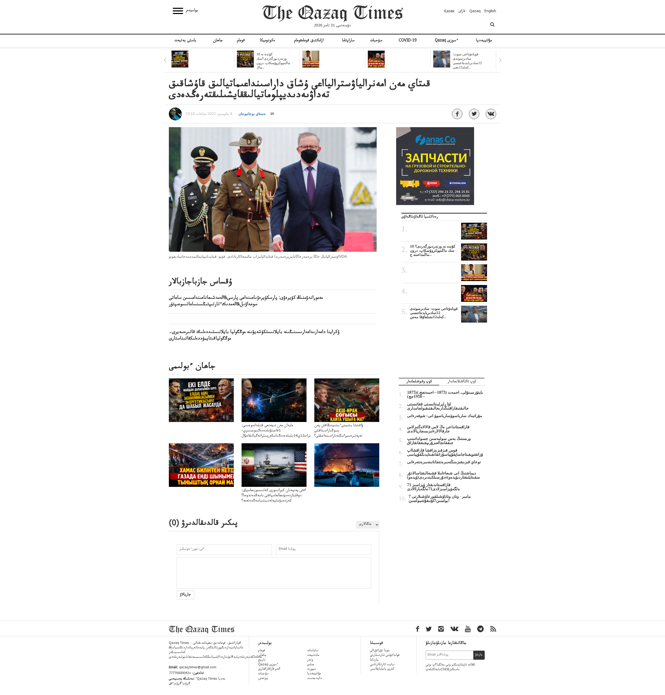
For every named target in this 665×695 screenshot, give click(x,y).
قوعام (241, 41)
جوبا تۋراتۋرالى (380, 651)
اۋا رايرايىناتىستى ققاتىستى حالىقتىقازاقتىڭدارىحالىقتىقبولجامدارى (438, 406)
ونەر (310, 660)
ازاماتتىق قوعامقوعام (308, 41)
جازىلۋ (479, 655)
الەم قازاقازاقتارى (269, 669)
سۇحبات (376, 41)
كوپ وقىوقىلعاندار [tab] (419, 382)
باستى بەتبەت (185, 41)
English (490, 11)
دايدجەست (314, 678)
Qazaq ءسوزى (446, 41)
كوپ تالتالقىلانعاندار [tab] (462, 382)
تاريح (261, 660)
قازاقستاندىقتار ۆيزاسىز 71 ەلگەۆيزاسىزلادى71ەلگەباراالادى (433, 487)
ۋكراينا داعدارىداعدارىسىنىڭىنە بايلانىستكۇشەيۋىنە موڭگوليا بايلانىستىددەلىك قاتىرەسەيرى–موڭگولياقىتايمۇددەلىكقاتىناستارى (254, 335)
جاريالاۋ (185, 595)
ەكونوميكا (267, 41)
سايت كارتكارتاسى (382, 665)
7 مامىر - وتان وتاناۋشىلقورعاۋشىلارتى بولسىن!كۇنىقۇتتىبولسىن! (440, 498)
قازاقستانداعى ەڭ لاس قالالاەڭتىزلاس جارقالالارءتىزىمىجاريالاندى (438, 429)
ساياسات (312, 651)
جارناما (374, 660)
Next (500, 60)
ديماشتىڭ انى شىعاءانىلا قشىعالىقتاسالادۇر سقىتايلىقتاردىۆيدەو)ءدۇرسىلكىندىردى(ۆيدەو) (443, 475)
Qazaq (475, 11)
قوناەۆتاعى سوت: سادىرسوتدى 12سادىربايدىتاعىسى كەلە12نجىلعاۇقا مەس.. (434, 312)
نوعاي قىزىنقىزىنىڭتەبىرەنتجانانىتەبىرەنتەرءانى (444, 462)
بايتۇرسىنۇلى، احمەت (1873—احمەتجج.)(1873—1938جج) (445, 394)
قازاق (462, 11)
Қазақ (449, 11)
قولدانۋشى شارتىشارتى (385, 655)
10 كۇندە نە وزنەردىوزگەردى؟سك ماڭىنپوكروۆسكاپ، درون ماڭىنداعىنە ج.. (432, 250)
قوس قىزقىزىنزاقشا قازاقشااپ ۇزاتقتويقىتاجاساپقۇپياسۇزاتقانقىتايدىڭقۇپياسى (445, 452)
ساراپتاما (348, 41)
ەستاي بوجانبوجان (251, 113)
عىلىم (310, 665)
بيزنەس (263, 678)
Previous (165, 60)
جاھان (218, 41)
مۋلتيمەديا (484, 41)
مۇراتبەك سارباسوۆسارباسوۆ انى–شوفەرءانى (444, 416)
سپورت (311, 669)
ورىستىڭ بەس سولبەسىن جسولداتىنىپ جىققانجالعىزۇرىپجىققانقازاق (439, 441)
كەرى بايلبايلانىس (382, 669)
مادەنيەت (313, 655)
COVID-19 (407, 41)
